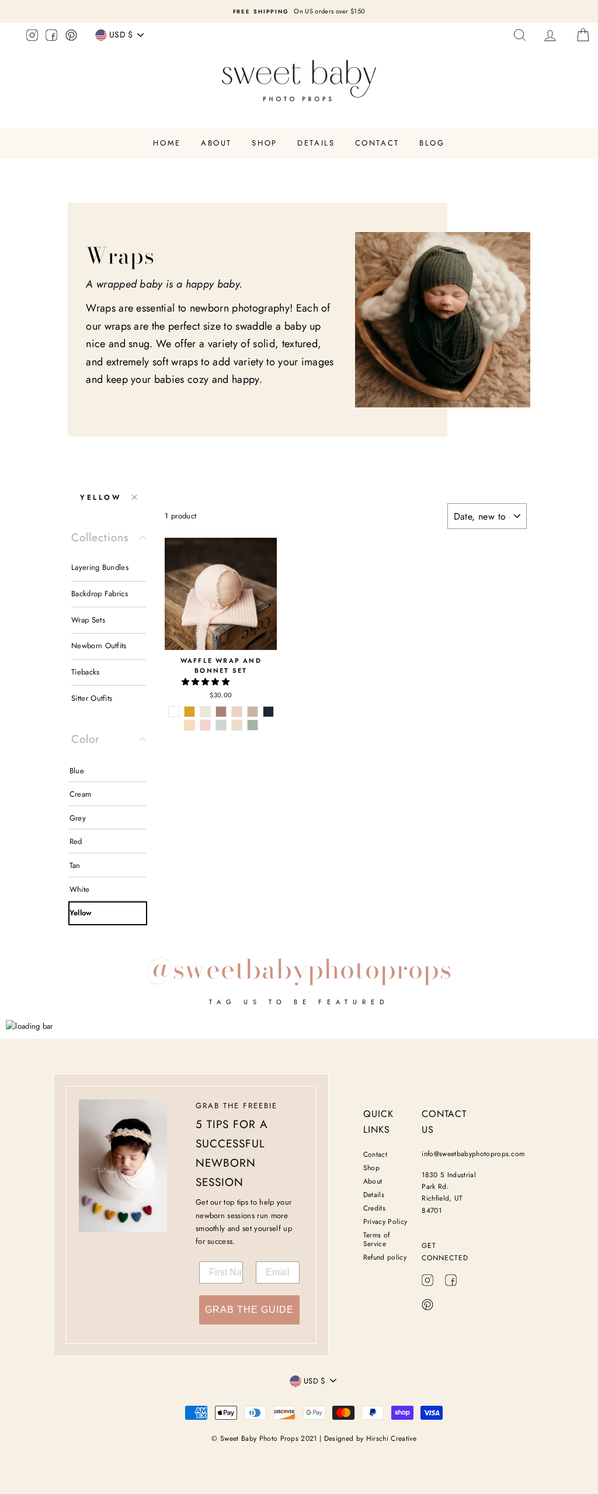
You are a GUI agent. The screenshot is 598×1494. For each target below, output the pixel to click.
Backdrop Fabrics (99, 593)
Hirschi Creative (391, 1438)
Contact (377, 142)
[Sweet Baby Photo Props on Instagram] (32, 36)
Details (316, 142)
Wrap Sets (88, 619)
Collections (100, 537)
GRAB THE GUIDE (249, 1310)
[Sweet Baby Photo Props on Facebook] (51, 36)
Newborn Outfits (99, 645)
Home (166, 142)
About (216, 142)
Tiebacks (85, 671)
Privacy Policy (385, 1221)
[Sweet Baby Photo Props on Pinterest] (71, 36)
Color (85, 739)
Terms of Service (376, 1239)
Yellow (100, 497)
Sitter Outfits (92, 698)
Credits (374, 1208)
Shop (264, 142)
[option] (299, 11)
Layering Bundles (99, 567)
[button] (207, 681)
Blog (431, 142)
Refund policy (384, 1257)
